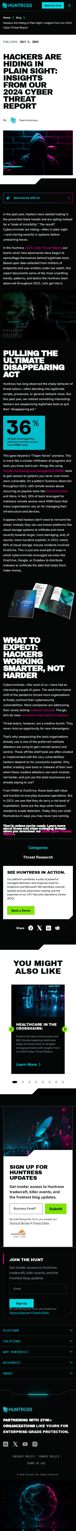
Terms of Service (20, 1223)
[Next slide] (64, 1029)
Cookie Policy (49, 1456)
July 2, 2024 (29, 42)
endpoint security (42, 710)
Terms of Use (36, 1463)
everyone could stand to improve (45, 715)
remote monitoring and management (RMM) (34, 471)
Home (7, 17)
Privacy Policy (41, 1223)
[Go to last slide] (11, 1029)
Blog (18, 17)
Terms (23, 1236)
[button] (53, 5)
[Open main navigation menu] (69, 5)
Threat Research (38, 857)
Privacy (16, 1236)
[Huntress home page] (36, 1409)
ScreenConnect (57, 491)
